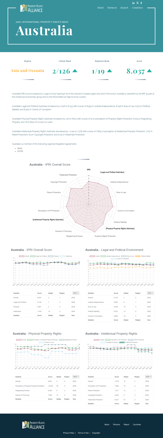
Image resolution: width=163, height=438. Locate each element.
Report (124, 7)
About (100, 7)
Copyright (96, 433)
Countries (137, 7)
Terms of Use (83, 433)
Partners (112, 7)
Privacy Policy (68, 433)
